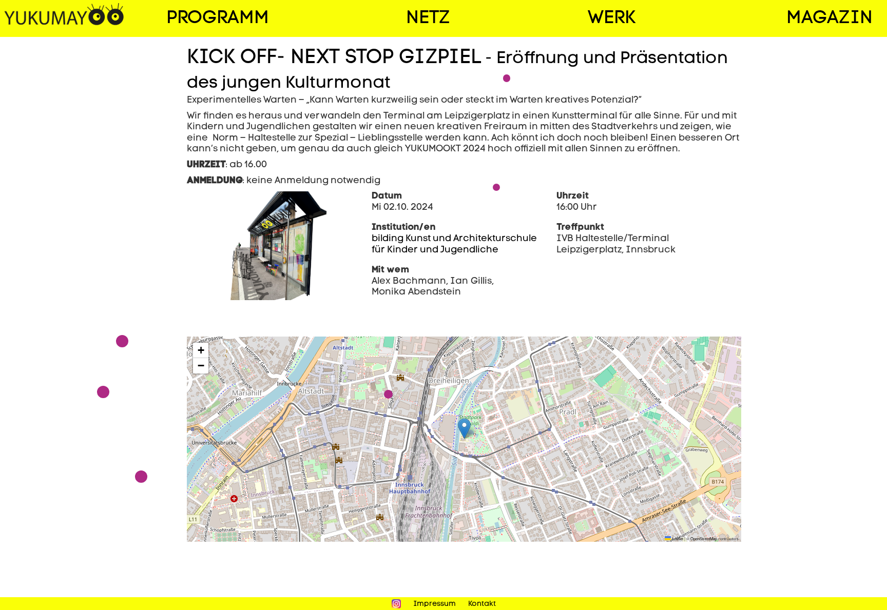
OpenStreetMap (703, 538)
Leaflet (677, 538)
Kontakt (482, 604)
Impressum (434, 604)
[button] (464, 428)
